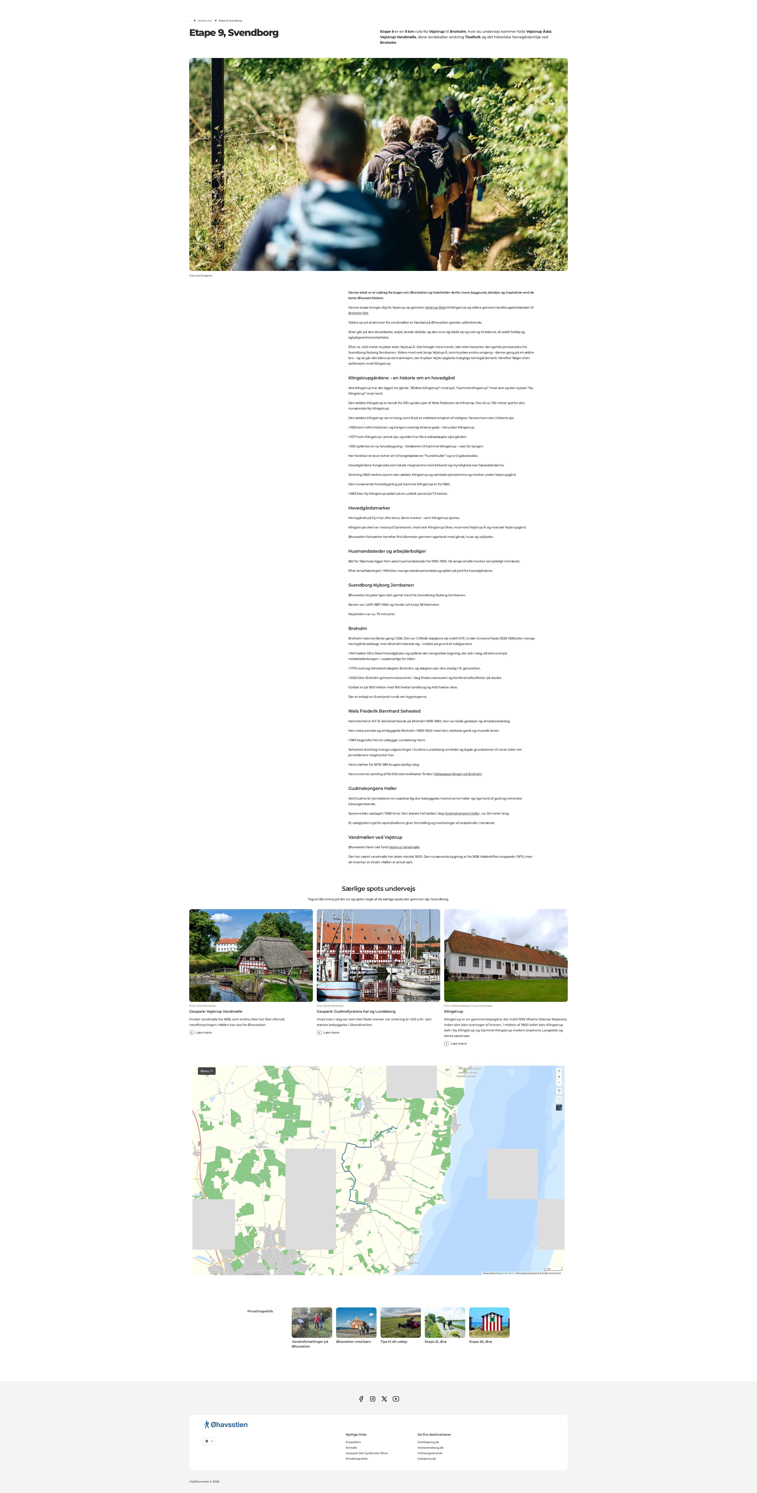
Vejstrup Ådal (435, 307)
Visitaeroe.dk (427, 1458)
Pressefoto (353, 1442)
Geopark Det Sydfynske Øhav (367, 1453)
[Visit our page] (372, 1398)
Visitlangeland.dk (430, 1453)
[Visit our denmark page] (361, 1398)
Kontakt (351, 1447)
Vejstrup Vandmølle (404, 847)
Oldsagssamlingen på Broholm (458, 774)
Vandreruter (205, 20)
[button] (251, 1019)
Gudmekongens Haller (462, 813)
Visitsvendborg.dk (431, 1447)
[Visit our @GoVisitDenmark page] (384, 1398)
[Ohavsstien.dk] (226, 1424)
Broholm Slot (358, 313)
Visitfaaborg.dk (428, 1442)
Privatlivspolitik (357, 1458)
